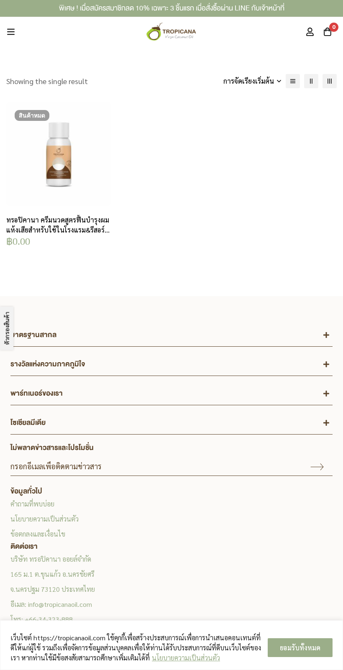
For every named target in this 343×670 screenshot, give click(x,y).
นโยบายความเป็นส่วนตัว (186, 657)
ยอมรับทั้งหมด (300, 647)
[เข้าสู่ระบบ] (310, 31)
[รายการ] (293, 81)
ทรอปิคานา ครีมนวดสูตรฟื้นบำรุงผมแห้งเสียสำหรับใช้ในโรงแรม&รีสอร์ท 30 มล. (57, 229)
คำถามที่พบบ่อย (32, 503)
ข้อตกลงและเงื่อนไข (37, 533)
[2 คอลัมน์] (311, 81)
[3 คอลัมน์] (330, 81)
